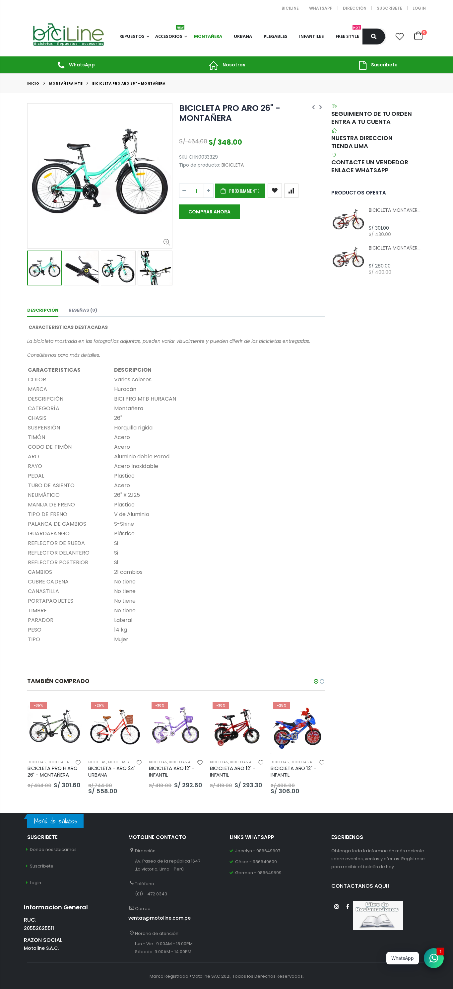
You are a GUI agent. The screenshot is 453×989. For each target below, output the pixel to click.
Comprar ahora (209, 211)
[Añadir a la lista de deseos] (275, 191)
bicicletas (37, 762)
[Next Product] (320, 107)
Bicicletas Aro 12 (184, 762)
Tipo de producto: (199, 165)
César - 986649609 (256, 862)
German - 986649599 (258, 873)
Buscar (373, 36)
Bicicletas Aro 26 (63, 762)
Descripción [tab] (42, 310)
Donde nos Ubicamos (53, 849)
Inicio (33, 83)
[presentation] (34, 267)
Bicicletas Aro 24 (124, 762)
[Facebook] (347, 906)
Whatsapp (321, 8)
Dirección (354, 8)
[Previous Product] (313, 107)
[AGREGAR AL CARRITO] (131, 711)
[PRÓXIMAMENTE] (71, 711)
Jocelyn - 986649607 (257, 851)
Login (419, 8)
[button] (316, 681)
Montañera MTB (66, 83)
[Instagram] (336, 906)
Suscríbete (389, 8)
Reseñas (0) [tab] (83, 310)
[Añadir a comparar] (291, 191)
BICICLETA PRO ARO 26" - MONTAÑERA (229, 113)
